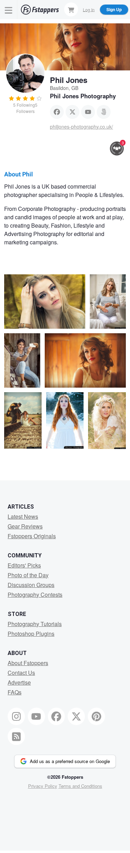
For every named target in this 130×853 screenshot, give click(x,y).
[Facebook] (57, 112)
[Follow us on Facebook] (56, 716)
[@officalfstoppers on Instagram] (16, 716)
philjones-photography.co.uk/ (81, 126)
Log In (89, 9)
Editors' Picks (24, 565)
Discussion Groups (31, 585)
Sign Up (114, 9)
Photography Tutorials (35, 624)
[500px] (104, 112)
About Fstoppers (28, 663)
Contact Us (21, 673)
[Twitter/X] (72, 112)
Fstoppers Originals (32, 536)
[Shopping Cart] (71, 9)
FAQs (14, 692)
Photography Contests (35, 595)
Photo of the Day (28, 575)
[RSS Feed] (16, 736)
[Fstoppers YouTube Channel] (36, 716)
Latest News (23, 516)
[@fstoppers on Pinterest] (96, 716)
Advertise (19, 682)
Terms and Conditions (80, 786)
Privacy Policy (42, 786)
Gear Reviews (25, 526)
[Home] (40, 9)
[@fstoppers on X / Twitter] (76, 716)
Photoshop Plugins (31, 634)
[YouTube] (88, 112)
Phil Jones (68, 79)
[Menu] (8, 9)
